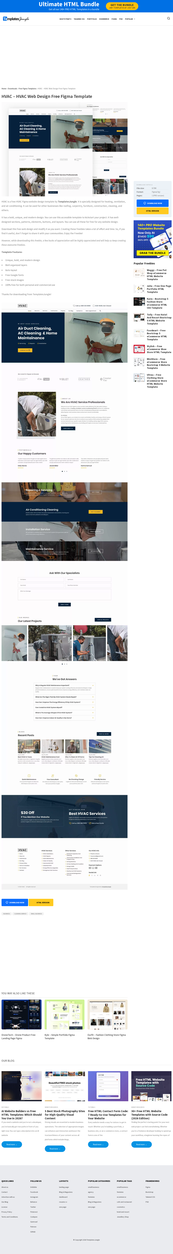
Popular (129, 19)
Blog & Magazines (66, 1192)
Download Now (154, 203)
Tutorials (91, 1107)
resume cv (63, 1202)
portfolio (92, 19)
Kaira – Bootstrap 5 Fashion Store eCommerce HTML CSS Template (157, 303)
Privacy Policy (7, 1212)
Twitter (33, 1207)
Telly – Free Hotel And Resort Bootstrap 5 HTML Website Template (159, 319)
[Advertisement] (86, 49)
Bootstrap (149, 1192)
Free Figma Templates (27, 88)
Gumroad (33, 1222)
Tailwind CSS (79, 19)
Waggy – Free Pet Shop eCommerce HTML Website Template (157, 275)
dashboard (63, 1197)
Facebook (34, 1192)
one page (62, 1207)
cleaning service (20, 914)
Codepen (33, 1217)
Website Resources (51, 1107)
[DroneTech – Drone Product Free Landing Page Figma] (22, 1014)
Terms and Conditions (10, 1217)
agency (91, 1192)
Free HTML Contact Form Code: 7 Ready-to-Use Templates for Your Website (108, 1114)
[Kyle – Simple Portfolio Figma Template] (65, 1014)
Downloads (12, 88)
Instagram (34, 1197)
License (4, 1207)
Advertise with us (8, 1197)
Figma (114, 19)
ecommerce (104, 19)
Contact (4, 1192)
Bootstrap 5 (65, 19)
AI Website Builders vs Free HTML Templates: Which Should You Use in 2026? (22, 1114)
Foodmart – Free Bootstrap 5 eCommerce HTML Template (157, 335)
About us (5, 1187)
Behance (33, 1202)
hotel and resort (123, 1212)
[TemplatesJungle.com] (16, 18)
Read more (11, 1144)
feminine (91, 1197)
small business (36, 914)
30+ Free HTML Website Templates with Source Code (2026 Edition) (149, 1114)
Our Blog (5, 1202)
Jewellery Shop (123, 1217)
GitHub (32, 1232)
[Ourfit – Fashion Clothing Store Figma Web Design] (108, 1014)
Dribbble (33, 1187)
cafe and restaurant (124, 1202)
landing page (64, 1187)
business (6, 914)
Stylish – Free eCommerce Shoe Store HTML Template (159, 349)
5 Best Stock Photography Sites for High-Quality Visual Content (65, 1114)
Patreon (33, 1227)
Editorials (5, 1107)
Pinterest (33, 1212)
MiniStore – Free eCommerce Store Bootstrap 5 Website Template (158, 363)
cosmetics (121, 1207)
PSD (121, 19)
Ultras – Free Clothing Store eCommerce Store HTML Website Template (157, 380)
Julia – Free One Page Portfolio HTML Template (159, 288)
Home (4, 88)
